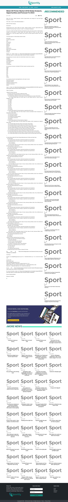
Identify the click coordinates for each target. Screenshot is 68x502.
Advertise (55, 490)
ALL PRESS (31, 7)
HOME (20, 7)
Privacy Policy (47, 500)
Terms (43, 500)
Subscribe (36, 495)
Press (55, 489)
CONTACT (36, 7)
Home (55, 488)
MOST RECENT (25, 7)
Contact (55, 491)
